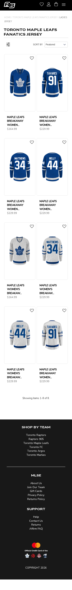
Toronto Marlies (36, 455)
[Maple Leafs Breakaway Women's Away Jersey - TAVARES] (52, 335)
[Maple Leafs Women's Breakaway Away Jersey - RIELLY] (19, 335)
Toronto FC (36, 447)
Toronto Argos (36, 451)
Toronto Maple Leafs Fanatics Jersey (35, 17)
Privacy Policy (36, 495)
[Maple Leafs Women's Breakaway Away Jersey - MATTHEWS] (52, 251)
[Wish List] (42, 3)
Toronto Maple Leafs (36, 443)
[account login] (48, 4)
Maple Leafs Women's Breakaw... (15, 289)
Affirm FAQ (36, 529)
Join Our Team (36, 487)
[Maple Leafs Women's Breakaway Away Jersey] (19, 251)
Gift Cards (36, 491)
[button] (32, 58)
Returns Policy (36, 499)
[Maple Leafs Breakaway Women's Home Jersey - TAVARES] (52, 82)
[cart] (56, 3)
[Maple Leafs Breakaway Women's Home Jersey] (19, 82)
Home (7, 17)
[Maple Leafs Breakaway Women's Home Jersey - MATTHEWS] (19, 166)
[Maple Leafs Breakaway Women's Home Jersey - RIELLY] (52, 166)
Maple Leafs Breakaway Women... (15, 121)
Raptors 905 (36, 439)
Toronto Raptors (36, 435)
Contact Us (36, 521)
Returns (36, 525)
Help (36, 517)
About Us (36, 483)
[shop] (9, 5)
